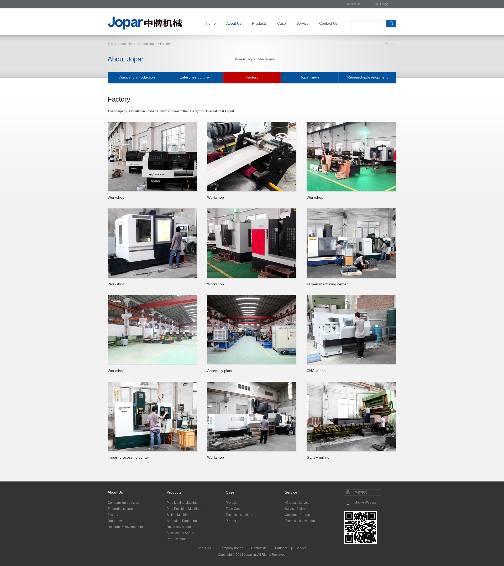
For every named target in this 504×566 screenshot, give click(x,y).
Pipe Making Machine (182, 503)
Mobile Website (365, 502)
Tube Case (234, 509)
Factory (252, 77)
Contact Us (352, 4)
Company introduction (136, 77)
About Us (234, 23)
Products (259, 23)
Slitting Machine (178, 515)
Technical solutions (239, 515)
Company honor (231, 548)
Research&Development (367, 77)
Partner (231, 521)
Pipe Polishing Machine (184, 509)
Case (281, 23)
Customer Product (298, 515)
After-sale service (297, 503)
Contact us (258, 548)
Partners (281, 548)
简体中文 (381, 4)
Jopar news (309, 77)
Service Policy (295, 509)
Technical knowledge (300, 521)
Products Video (177, 539)
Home (211, 23)
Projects (231, 503)
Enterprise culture (194, 77)
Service (302, 23)
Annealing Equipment (182, 521)
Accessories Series (180, 533)
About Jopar (148, 44)
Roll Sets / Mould (179, 527)
